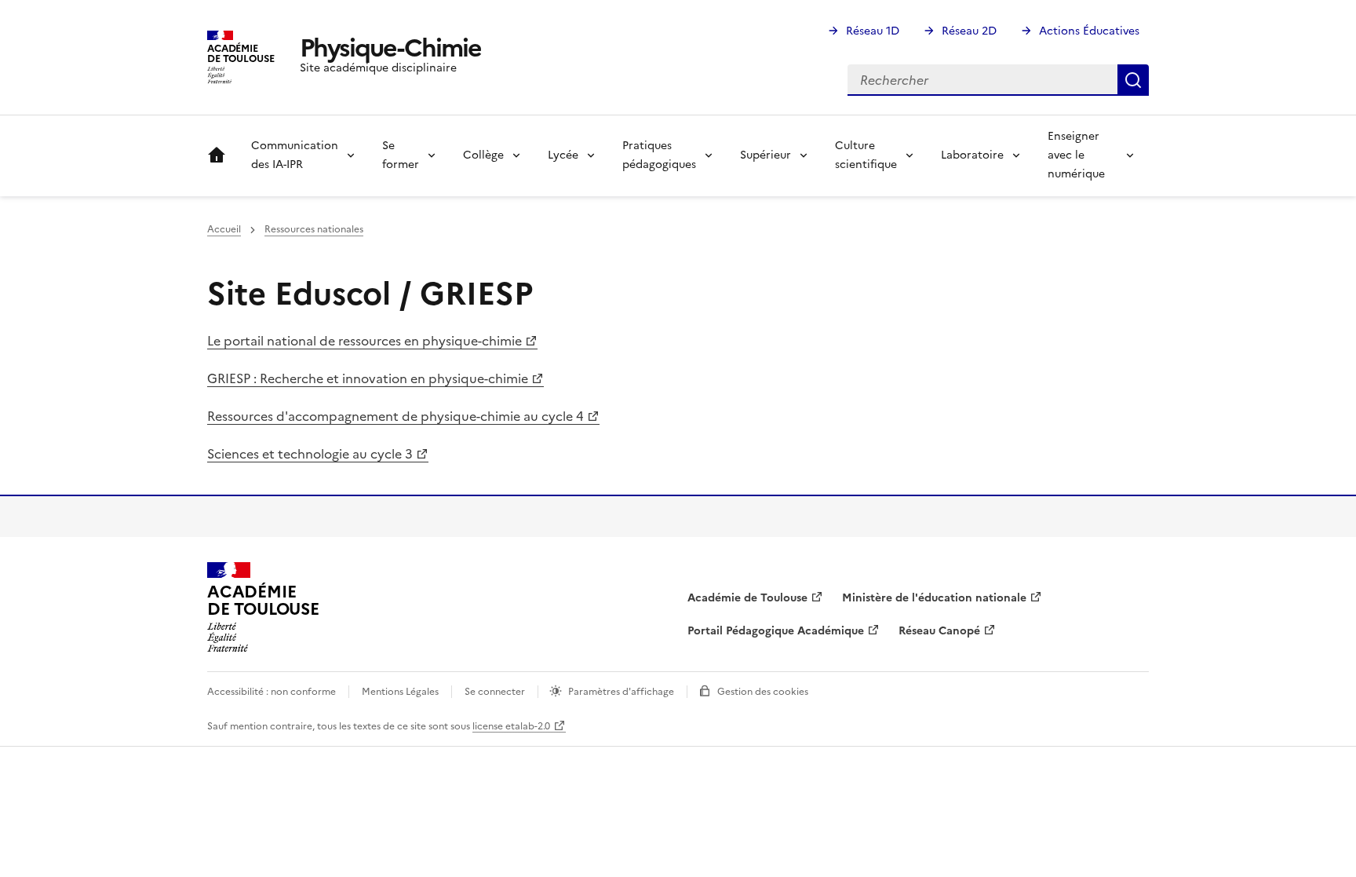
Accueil (217, 155)
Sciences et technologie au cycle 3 (310, 453)
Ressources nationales (313, 229)
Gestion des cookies (762, 692)
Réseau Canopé (939, 631)
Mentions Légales (400, 692)
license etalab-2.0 (511, 726)
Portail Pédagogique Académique (775, 631)
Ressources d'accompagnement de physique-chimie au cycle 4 (395, 416)
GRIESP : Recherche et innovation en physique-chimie (367, 378)
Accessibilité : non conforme (271, 692)
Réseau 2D (969, 31)
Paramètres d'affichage (621, 692)
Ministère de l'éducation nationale (934, 598)
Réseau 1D (872, 31)
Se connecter (495, 692)
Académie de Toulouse (747, 598)
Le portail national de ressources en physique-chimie (364, 340)
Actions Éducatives (1089, 31)
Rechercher (1133, 80)
